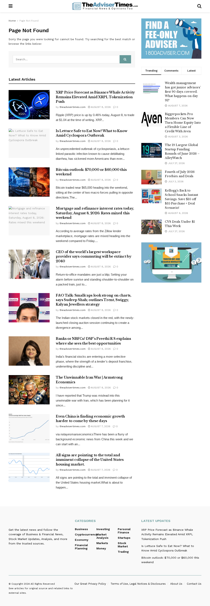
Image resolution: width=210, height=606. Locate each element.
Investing (103, 529)
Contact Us (194, 583)
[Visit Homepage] (105, 6)
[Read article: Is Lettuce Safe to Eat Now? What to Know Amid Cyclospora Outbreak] (29, 143)
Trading (123, 551)
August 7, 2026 (100, 426)
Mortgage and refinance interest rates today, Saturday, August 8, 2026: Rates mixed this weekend (95, 213)
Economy (81, 539)
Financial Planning (81, 546)
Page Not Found (29, 20)
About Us (176, 583)
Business (81, 529)
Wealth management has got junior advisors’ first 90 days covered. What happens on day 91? (183, 91)
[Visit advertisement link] (171, 38)
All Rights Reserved (43, 583)
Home (12, 20)
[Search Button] (199, 6)
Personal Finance (124, 530)
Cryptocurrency (86, 534)
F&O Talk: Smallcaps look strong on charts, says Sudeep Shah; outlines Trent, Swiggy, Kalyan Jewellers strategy (93, 300)
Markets (102, 543)
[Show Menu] (11, 6)
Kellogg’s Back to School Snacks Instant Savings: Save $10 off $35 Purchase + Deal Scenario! (181, 199)
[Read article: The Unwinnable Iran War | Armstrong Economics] (29, 389)
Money (101, 548)
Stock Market (123, 544)
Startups (124, 537)
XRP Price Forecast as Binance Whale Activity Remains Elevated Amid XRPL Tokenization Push (95, 97)
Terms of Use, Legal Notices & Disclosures (138, 583)
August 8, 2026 (100, 107)
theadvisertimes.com (72, 107)
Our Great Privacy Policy (90, 583)
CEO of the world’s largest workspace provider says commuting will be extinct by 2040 (93, 256)
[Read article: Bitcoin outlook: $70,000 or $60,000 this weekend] (29, 182)
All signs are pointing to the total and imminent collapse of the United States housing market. (90, 459)
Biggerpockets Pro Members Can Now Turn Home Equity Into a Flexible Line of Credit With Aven (183, 122)
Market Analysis (102, 536)
